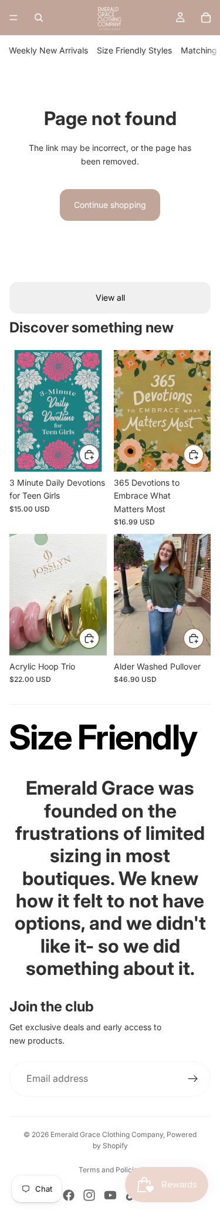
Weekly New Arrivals (48, 50)
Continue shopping (110, 205)
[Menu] (13, 17)
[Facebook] (69, 1195)
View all (110, 297)
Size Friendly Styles (134, 50)
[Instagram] (89, 1195)
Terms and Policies (110, 1169)
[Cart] (206, 18)
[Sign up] (193, 1079)
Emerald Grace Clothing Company (106, 1134)
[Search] (39, 18)
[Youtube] (110, 1195)
